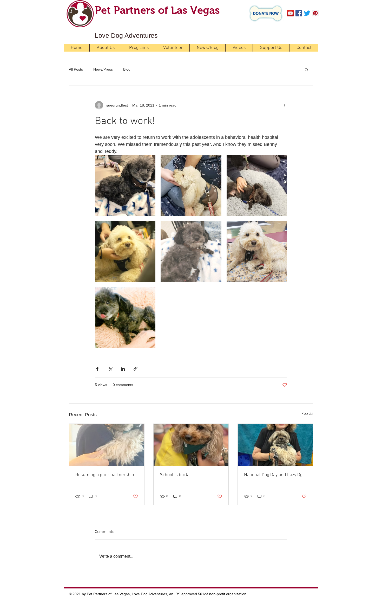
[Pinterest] (315, 13)
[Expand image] (125, 185)
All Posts (76, 69)
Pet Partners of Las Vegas (157, 10)
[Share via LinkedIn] (122, 368)
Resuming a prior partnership (104, 475)
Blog (126, 69)
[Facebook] (298, 13)
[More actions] (284, 105)
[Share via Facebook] (97, 368)
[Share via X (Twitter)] (110, 368)
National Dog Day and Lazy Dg (273, 475)
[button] (306, 69)
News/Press (103, 69)
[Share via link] (135, 368)
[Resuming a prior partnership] (106, 445)
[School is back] (191, 445)
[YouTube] (290, 13)
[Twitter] (307, 13)
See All (307, 414)
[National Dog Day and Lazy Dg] (275, 445)
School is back (174, 475)
